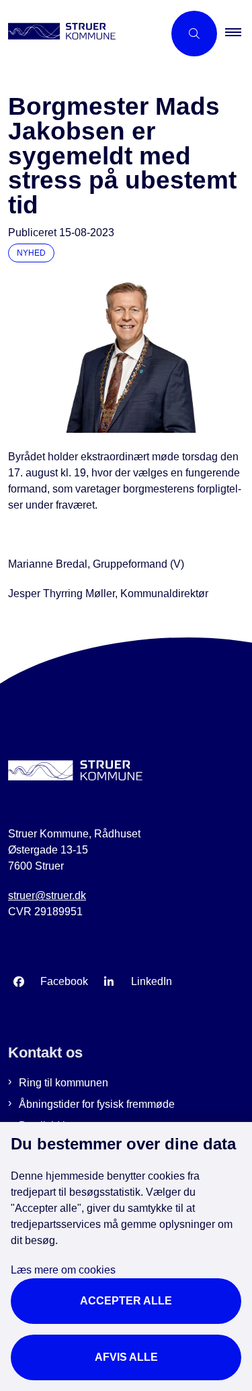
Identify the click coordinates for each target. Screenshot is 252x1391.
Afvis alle (126, 1357)
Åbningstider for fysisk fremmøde (97, 1104)
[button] (238, 33)
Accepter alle (126, 1300)
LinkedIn (151, 981)
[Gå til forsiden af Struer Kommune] (81, 33)
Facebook (64, 981)
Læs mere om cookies (63, 1270)
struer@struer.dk (47, 895)
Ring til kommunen (63, 1082)
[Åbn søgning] (194, 33)
